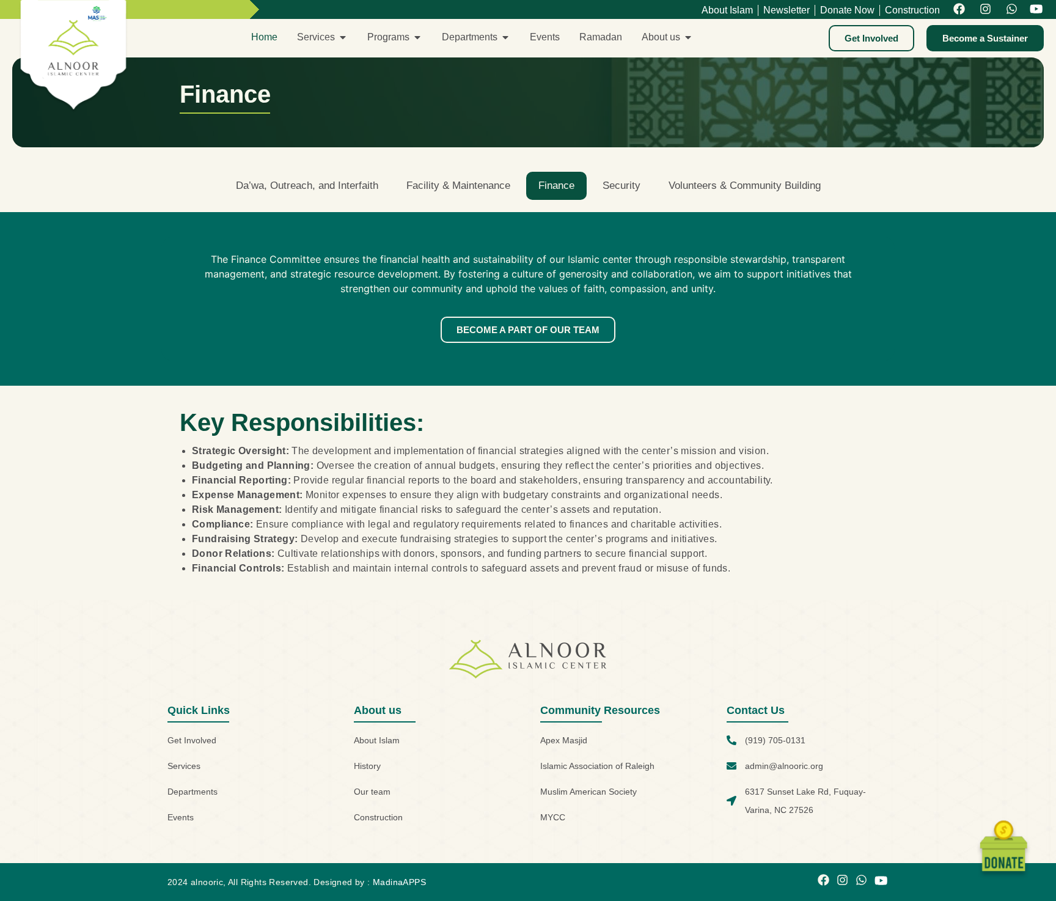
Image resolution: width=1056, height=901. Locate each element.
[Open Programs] (417, 37)
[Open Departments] (505, 37)
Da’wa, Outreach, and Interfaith (307, 185)
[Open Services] (343, 37)
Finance (556, 185)
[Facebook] (959, 9)
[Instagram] (985, 9)
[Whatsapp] (1012, 9)
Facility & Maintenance (458, 185)
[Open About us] (688, 37)
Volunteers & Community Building (745, 185)
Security (621, 185)
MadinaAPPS (399, 882)
